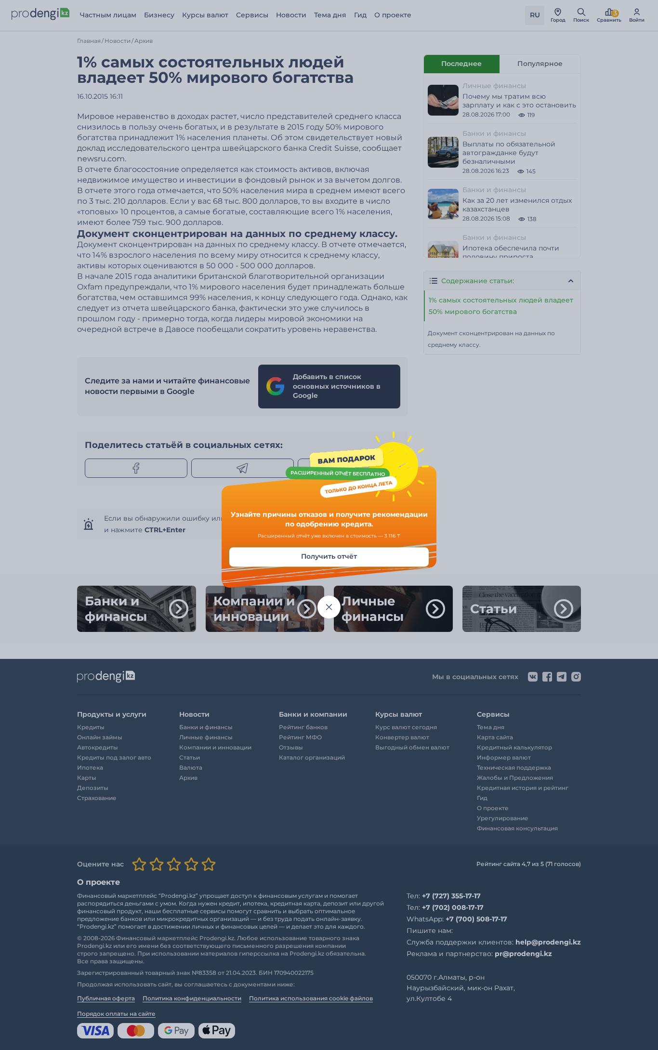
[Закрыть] (329, 607)
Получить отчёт (329, 556)
